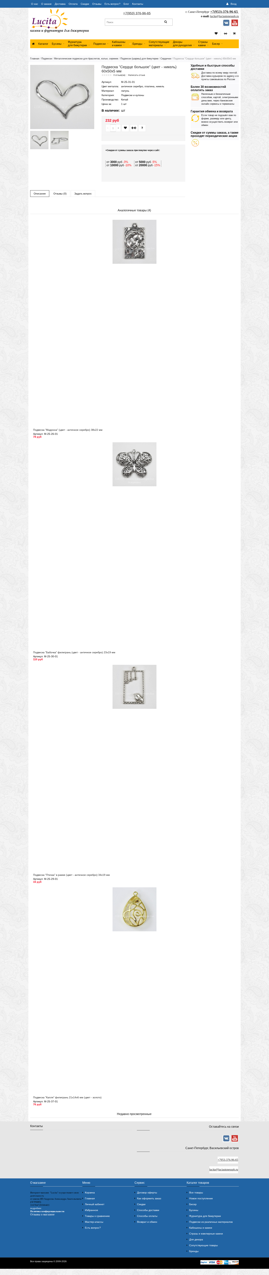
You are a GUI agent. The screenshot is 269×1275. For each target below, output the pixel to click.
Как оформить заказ (149, 1198)
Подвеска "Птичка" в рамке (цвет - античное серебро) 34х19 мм (71, 874)
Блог (126, 3)
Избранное (91, 1210)
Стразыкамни (203, 43)
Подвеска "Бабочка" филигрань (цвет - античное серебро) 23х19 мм (74, 652)
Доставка (60, 3)
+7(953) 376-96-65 (137, 13)
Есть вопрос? (112, 3)
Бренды (194, 1251)
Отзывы (96, 3)
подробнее (35, 1208)
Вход (233, 3)
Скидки (85, 3)
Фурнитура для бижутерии (77, 43)
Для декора (196, 1239)
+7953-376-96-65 (228, 1159)
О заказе (46, 3)
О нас (34, 3)
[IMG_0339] (39, 140)
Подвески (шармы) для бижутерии (139, 58)
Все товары (196, 1192)
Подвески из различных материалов (211, 1221)
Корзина (90, 1192)
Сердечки (165, 58)
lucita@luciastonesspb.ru (224, 16)
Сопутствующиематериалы (159, 43)
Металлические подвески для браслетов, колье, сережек (86, 58)
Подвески (99, 43)
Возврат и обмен (147, 1221)
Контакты (137, 3)
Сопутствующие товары (203, 1245)
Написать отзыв (136, 75)
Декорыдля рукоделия (182, 43)
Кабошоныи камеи (118, 43)
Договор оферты (147, 1192)
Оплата (73, 3)
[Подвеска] (62, 97)
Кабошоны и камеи (200, 1227)
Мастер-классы (94, 1221)
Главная (34, 58)
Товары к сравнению (97, 1216)
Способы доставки (148, 1210)
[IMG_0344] (59, 140)
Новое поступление (201, 1198)
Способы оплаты (147, 1216)
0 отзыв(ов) (119, 75)
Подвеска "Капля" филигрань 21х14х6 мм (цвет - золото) (67, 1097)
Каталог (43, 43)
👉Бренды (135, 43)
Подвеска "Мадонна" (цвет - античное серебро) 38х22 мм (67, 429)
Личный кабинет (94, 1204)
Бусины (56, 43)
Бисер (216, 43)
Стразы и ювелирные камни (206, 1233)
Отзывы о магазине (42, 1214)
